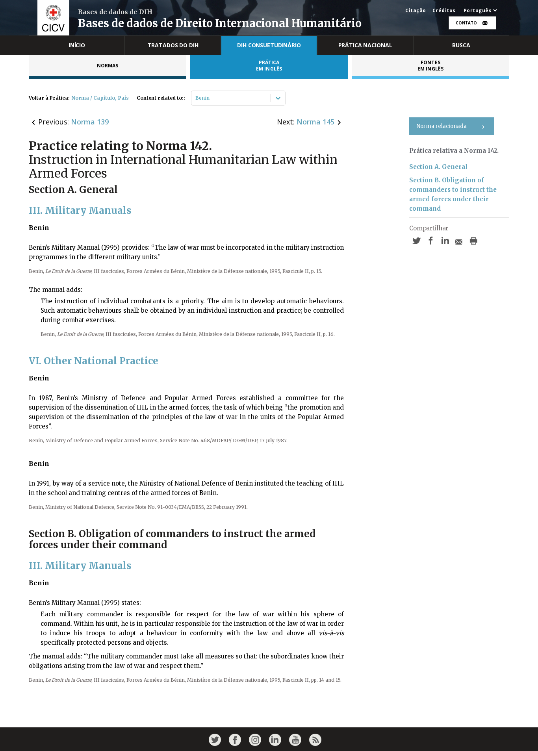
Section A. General (438, 167)
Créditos (444, 10)
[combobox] (196, 98)
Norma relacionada (442, 126)
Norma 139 (90, 121)
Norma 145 (315, 121)
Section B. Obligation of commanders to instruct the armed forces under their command (453, 194)
